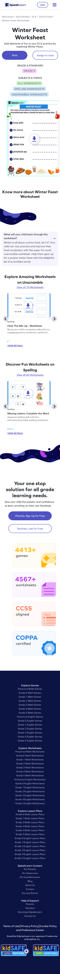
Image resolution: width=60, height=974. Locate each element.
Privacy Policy (29, 926)
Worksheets (22, 16)
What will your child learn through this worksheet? (26, 236)
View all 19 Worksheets (30, 287)
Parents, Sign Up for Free (30, 515)
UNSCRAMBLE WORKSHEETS (29, 94)
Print (14, 55)
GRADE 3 (29, 70)
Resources (7, 16)
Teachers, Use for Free (30, 528)
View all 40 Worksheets (30, 374)
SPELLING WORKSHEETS (29, 88)
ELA (34, 16)
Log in (42, 5)
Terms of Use (11, 926)
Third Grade (45, 16)
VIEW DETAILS (15, 345)
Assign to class (45, 55)
